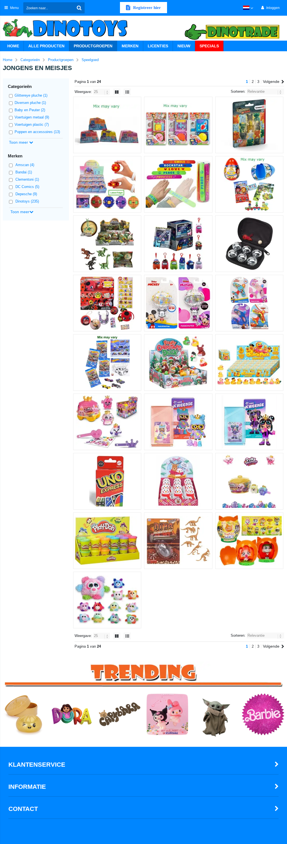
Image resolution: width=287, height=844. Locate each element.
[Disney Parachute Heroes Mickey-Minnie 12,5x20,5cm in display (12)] (178, 303)
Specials (209, 46)
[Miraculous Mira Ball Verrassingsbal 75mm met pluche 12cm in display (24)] (107, 303)
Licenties (158, 46)
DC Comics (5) (27, 187)
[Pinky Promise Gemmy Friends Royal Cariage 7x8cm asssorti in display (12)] (107, 422)
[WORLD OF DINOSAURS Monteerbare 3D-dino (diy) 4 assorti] (107, 244)
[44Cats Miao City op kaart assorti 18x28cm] (178, 125)
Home (13, 46)
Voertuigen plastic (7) (32, 124)
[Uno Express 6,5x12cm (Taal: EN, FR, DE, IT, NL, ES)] (107, 481)
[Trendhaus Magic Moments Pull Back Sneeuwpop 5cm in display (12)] (178, 481)
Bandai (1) (23, 172)
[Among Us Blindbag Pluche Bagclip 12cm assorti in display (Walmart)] (178, 244)
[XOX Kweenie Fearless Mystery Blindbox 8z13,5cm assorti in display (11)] (249, 422)
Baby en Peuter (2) (30, 110)
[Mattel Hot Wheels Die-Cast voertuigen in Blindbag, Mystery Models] (107, 362)
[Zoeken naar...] (79, 7)
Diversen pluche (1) (30, 103)
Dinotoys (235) (27, 201)
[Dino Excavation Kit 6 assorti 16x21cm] (178, 541)
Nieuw (183, 46)
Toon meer (19, 142)
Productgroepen (93, 46)
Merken (130, 46)
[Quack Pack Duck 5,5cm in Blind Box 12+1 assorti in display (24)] (249, 362)
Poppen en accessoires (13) (37, 132)
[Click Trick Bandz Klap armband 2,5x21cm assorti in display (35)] (178, 184)
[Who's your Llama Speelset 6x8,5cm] (107, 125)
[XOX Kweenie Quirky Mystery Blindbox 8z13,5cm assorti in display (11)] (178, 422)
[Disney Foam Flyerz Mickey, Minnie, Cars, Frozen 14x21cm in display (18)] (249, 303)
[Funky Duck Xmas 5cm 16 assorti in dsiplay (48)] (178, 362)
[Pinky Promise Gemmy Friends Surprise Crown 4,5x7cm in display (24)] (249, 481)
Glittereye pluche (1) (31, 95)
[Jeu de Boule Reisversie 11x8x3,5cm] (249, 244)
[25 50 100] (102, 92)
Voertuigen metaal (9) (32, 117)
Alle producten (46, 46)
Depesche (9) (26, 194)
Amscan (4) (24, 165)
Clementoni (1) (27, 179)
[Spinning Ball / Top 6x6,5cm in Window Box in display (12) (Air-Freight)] (107, 184)
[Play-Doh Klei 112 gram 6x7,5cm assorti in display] (107, 541)
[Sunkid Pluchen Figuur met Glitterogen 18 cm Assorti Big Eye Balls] (107, 600)
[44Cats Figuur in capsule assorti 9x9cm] (249, 541)
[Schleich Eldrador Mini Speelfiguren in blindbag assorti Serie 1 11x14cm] (249, 125)
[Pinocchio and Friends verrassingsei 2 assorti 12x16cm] (249, 184)
